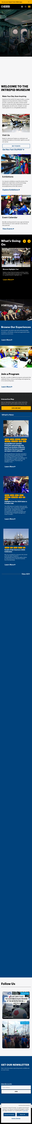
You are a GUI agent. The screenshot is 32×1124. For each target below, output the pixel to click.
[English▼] (22, 7)
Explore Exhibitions (10, 190)
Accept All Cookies (9, 1114)
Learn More (6, 340)
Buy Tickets (16, 146)
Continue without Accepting (24, 1105)
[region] (16, 1113)
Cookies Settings (16, 1118)
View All (25, 574)
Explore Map (16, 408)
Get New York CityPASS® (13, 149)
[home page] (5, 6)
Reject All (22, 1114)
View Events (8, 229)
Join (16, 1091)
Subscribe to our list (6, 1084)
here (21, 2)
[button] (25, 6)
